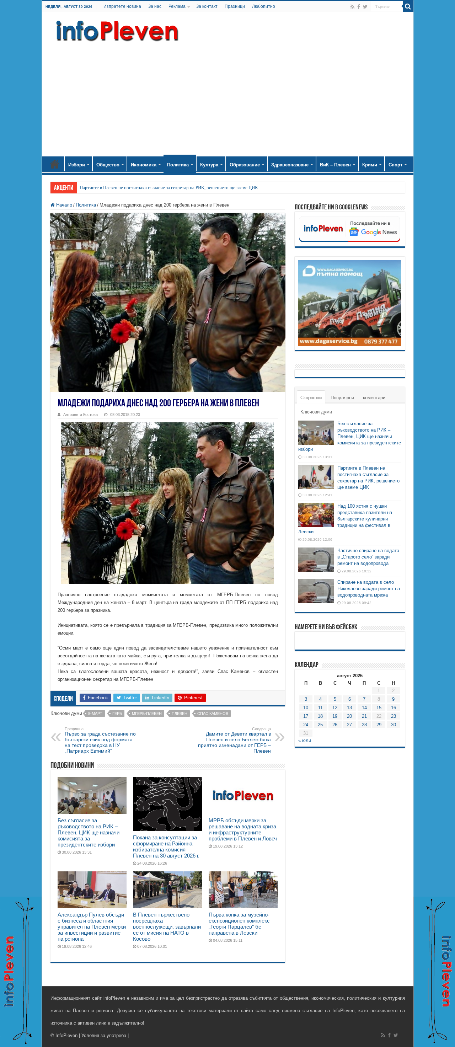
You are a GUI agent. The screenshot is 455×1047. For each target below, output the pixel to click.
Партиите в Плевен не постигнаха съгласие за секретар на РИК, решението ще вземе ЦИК (169, 187)
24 (305, 724)
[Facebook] (359, 6)
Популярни (342, 397)
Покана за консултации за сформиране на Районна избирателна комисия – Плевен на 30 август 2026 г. (166, 846)
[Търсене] (408, 6)
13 (349, 707)
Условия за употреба (103, 1035)
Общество (107, 164)
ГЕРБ (117, 713)
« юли (304, 740)
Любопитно (263, 6)
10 (305, 707)
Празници (235, 6)
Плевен (179, 713)
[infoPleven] (115, 29)
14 (364, 707)
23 (393, 716)
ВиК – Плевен (335, 164)
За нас (154, 6)
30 (393, 724)
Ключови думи (316, 412)
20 (349, 716)
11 (320, 707)
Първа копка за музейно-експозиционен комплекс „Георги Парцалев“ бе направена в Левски (239, 924)
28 (364, 724)
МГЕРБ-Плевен (147, 713)
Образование (245, 164)
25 (320, 724)
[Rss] (352, 6)
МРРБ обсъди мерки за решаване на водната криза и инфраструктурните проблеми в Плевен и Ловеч (243, 829)
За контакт (207, 6)
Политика (178, 164)
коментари (374, 397)
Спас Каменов (212, 713)
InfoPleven (66, 1035)
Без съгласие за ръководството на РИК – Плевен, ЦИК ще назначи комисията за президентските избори (88, 832)
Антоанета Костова (80, 414)
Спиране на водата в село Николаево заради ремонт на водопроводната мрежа (368, 588)
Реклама (177, 6)
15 (378, 707)
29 (378, 724)
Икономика (143, 164)
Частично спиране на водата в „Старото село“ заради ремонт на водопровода (368, 557)
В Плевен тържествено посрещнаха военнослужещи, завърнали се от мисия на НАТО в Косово (167, 927)
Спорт (395, 164)
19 (334, 716)
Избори (76, 164)
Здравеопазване (290, 164)
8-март (95, 713)
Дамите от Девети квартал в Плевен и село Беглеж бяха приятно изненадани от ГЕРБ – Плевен (234, 740)
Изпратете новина (122, 6)
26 (334, 724)
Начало (55, 163)
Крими (369, 164)
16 (393, 707)
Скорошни (311, 397)
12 (334, 707)
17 (305, 716)
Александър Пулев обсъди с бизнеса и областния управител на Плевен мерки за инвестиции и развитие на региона (92, 927)
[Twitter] (365, 6)
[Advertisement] (227, 96)
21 (364, 716)
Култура (209, 164)
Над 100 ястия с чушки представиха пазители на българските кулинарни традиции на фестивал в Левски (345, 518)
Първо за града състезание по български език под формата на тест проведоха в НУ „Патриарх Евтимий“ (100, 740)
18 (320, 716)
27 (349, 724)
